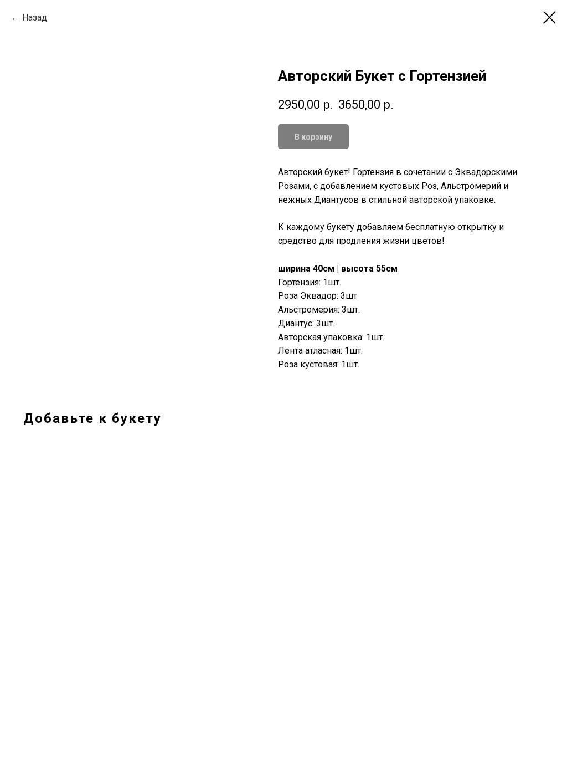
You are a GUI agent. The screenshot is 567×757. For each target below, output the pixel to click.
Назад (34, 17)
